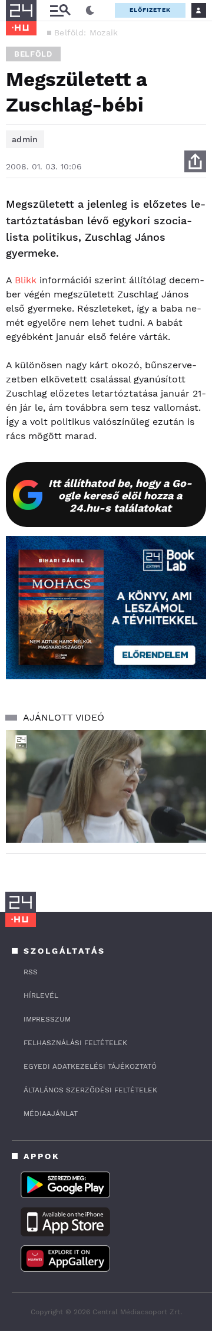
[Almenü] (60, 10)
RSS (31, 972)
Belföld (33, 54)
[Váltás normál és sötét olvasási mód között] (90, 11)
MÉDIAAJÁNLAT (51, 1113)
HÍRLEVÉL (41, 995)
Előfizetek (150, 9)
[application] (106, 786)
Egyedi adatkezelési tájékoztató (90, 1066)
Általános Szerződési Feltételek (90, 1090)
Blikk (26, 280)
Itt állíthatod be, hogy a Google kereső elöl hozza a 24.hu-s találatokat (120, 495)
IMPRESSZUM (47, 1019)
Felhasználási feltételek (75, 1043)
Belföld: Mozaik (86, 32)
